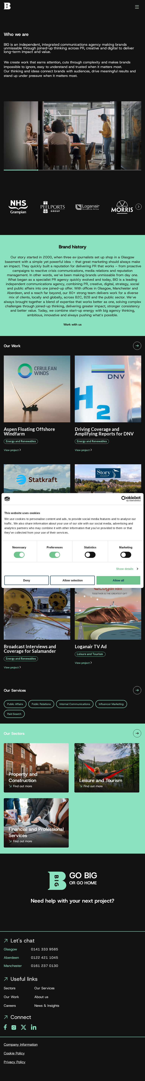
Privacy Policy (14, 1062)
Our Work (11, 997)
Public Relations (41, 704)
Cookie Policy (14, 1053)
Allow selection (72, 580)
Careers (10, 1006)
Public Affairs (15, 704)
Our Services (44, 988)
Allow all (118, 580)
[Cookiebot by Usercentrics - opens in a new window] (124, 499)
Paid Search (14, 714)
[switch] (54, 555)
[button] (139, 207)
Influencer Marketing (111, 704)
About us (41, 997)
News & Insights (46, 1006)
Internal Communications (74, 704)
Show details (124, 568)
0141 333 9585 (44, 950)
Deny (26, 580)
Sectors (9, 988)
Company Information (21, 1045)
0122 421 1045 (44, 958)
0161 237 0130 (44, 966)
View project (11, 450)
